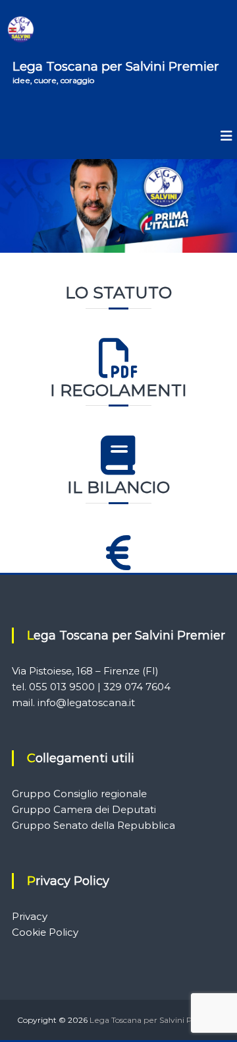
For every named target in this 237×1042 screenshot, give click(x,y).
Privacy (29, 916)
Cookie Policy (45, 932)
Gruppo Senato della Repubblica (93, 825)
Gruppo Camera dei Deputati (84, 809)
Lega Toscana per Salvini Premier (116, 66)
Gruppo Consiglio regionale (79, 793)
